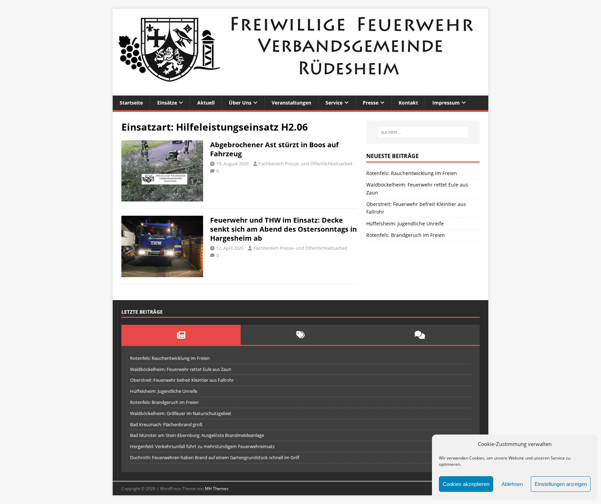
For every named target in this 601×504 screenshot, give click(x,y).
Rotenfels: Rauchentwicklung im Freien (411, 173)
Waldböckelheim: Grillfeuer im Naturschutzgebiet (180, 413)
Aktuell (206, 102)
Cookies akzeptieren (466, 484)
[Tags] (300, 335)
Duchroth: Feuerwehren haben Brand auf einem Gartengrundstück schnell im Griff (214, 457)
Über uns (240, 102)
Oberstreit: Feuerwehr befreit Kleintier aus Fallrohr (182, 380)
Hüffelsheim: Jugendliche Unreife (405, 223)
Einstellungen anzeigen (561, 484)
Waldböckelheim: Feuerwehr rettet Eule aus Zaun (180, 369)
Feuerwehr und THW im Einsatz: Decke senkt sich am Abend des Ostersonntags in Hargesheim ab (283, 229)
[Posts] (181, 335)
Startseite (131, 102)
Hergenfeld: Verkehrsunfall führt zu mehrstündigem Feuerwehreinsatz (202, 446)
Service (334, 102)
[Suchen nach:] (423, 132)
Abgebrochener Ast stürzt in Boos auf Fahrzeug (274, 149)
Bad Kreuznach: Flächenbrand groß (166, 424)
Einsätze (167, 102)
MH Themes (217, 488)
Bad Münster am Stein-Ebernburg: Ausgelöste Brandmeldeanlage (197, 435)
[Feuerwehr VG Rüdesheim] (300, 91)
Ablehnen (512, 484)
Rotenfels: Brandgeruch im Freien (405, 235)
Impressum (446, 102)
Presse (370, 102)
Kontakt (408, 102)
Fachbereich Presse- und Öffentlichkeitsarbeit (306, 163)
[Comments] (420, 335)
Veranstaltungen (291, 102)
